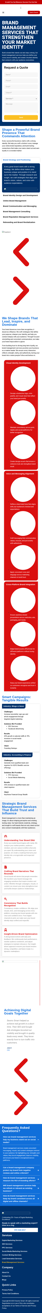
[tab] (21, 160)
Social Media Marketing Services (14, 1251)
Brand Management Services (13, 1262)
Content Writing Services (11, 1255)
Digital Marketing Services (12, 1240)
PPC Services (7, 1248)
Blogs (4, 1280)
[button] (3, 12)
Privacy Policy (7, 1290)
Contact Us (6, 1276)
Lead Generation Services (12, 1259)
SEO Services (7, 1244)
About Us (5, 1272)
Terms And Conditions (10, 1294)
